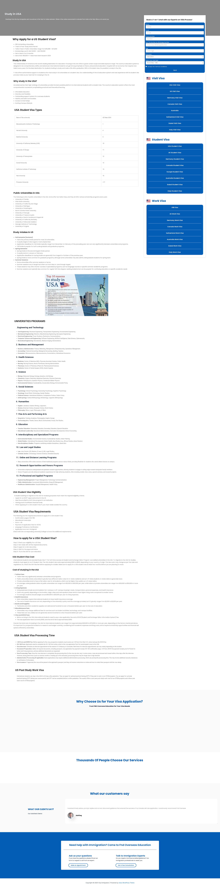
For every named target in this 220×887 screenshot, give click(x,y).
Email (147, 30)
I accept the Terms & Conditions (157, 66)
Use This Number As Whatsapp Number (157, 42)
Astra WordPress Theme (126, 883)
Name (147, 24)
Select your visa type (152, 60)
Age (147, 48)
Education (149, 54)
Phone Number (150, 36)
